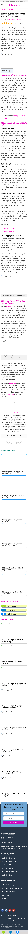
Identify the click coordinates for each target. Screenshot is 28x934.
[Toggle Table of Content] (10, 70)
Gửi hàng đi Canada (9, 858)
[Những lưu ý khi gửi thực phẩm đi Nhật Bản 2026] (14, 558)
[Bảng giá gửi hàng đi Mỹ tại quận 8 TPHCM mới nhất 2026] (14, 534)
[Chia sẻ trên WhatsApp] (7, 442)
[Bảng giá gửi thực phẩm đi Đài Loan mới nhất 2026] (14, 582)
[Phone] (12, 436)
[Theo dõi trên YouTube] (13, 910)
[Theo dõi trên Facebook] (2, 910)
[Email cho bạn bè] (17, 442)
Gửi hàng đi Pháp (8, 868)
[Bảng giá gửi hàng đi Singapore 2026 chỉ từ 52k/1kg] (14, 462)
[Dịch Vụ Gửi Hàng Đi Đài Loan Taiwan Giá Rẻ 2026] (14, 486)
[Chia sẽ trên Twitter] (14, 442)
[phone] (3, 932)
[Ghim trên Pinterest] (20, 442)
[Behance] (18, 436)
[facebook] (17, 932)
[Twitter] (9, 436)
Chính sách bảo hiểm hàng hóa (12, 888)
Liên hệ (5, 898)
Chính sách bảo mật (9, 891)
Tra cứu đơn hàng (8, 885)
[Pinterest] (7, 436)
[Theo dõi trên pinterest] (9, 910)
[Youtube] (20, 436)
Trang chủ (4, 9)
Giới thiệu (6, 895)
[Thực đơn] (2, 5)
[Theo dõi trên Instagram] (6, 910)
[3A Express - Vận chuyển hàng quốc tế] (14, 5)
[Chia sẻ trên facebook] (10, 442)
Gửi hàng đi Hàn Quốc (9, 861)
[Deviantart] (16, 436)
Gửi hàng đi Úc (7, 875)
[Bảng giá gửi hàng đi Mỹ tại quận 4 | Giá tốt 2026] (14, 510)
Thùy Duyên (19, 19)
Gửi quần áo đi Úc (8, 228)
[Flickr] (14, 436)
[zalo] (10, 932)
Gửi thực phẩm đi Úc (9, 231)
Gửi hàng (11, 9)
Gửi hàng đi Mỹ (7, 865)
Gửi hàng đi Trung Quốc (10, 871)
